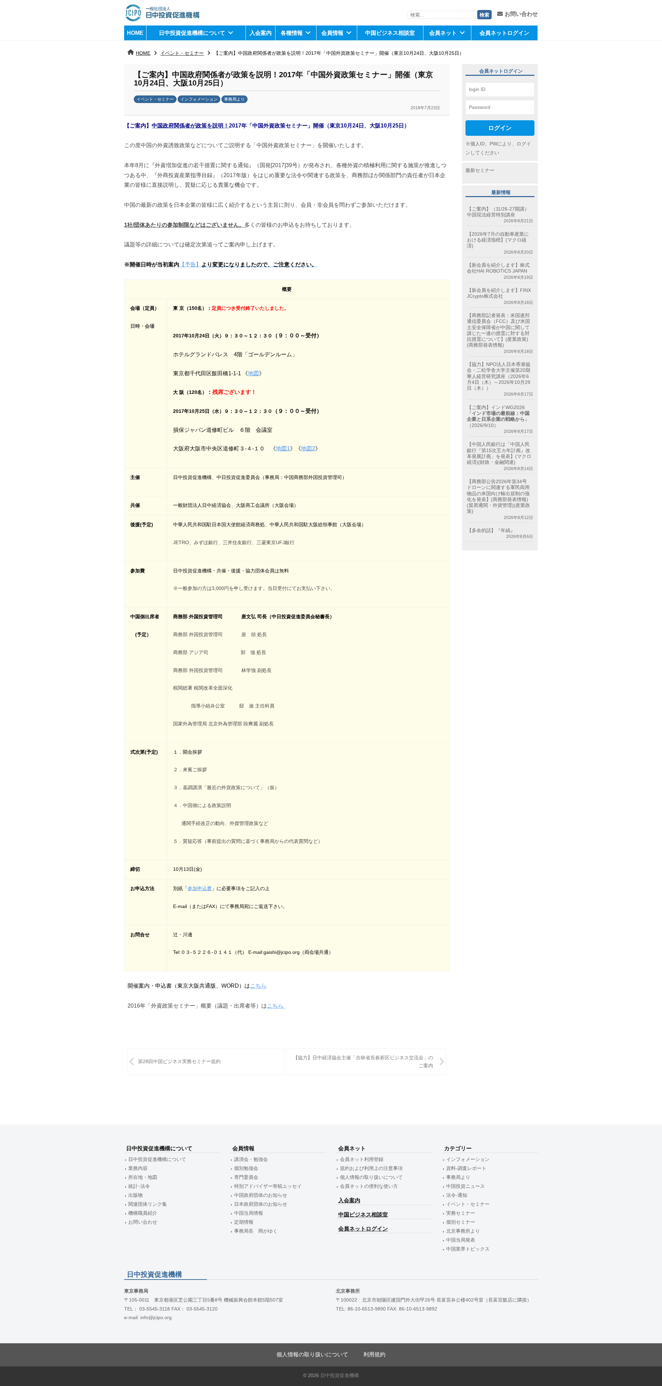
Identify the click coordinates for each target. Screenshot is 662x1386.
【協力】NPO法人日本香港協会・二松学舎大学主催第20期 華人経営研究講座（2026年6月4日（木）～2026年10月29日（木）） (498, 376)
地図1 (283, 448)
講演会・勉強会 (251, 1159)
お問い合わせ (521, 14)
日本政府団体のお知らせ (260, 1204)
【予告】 (248, 264)
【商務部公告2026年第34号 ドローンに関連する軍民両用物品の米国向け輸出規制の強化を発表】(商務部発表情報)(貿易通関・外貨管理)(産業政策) (499, 496)
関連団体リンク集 (147, 1204)
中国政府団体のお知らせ (260, 1195)
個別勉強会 (246, 1168)
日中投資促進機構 (339, 1375)
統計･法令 (139, 1186)
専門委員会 (246, 1177)
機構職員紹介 (142, 1213)
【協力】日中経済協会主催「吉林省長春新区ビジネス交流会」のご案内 (363, 1061)
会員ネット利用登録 (361, 1159)
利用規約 (374, 1354)
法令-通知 (456, 1195)
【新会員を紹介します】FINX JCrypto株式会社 (499, 293)
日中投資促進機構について (192, 33)
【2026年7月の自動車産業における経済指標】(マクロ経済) (498, 240)
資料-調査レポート (466, 1168)
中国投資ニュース (465, 1186)
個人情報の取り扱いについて (371, 1177)
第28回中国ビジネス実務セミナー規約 (179, 1061)
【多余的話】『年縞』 (491, 530)
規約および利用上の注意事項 (371, 1168)
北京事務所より (463, 1231)
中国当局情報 (248, 1213)
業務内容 (138, 1168)
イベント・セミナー (182, 53)
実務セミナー (460, 1213)
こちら (258, 986)
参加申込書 (200, 888)
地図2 (308, 448)
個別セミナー (460, 1222)
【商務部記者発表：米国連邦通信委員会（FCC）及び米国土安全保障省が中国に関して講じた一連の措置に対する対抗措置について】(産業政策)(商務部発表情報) (498, 330)
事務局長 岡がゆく (256, 1231)
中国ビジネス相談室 (390, 33)
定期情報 (243, 1222)
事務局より (234, 99)
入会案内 (261, 33)
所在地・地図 (142, 1177)
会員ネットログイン (504, 33)
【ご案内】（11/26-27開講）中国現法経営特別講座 (498, 211)
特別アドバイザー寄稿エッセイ (268, 1186)
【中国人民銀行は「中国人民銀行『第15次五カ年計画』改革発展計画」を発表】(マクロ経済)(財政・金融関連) (499, 453)
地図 (253, 373)
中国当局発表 (460, 1240)
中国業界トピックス (468, 1249)
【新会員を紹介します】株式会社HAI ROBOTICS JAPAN (498, 268)
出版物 (135, 1195)
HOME (135, 33)
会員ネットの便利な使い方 (369, 1186)
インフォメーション (199, 99)
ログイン (500, 127)
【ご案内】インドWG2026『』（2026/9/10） (498, 416)
